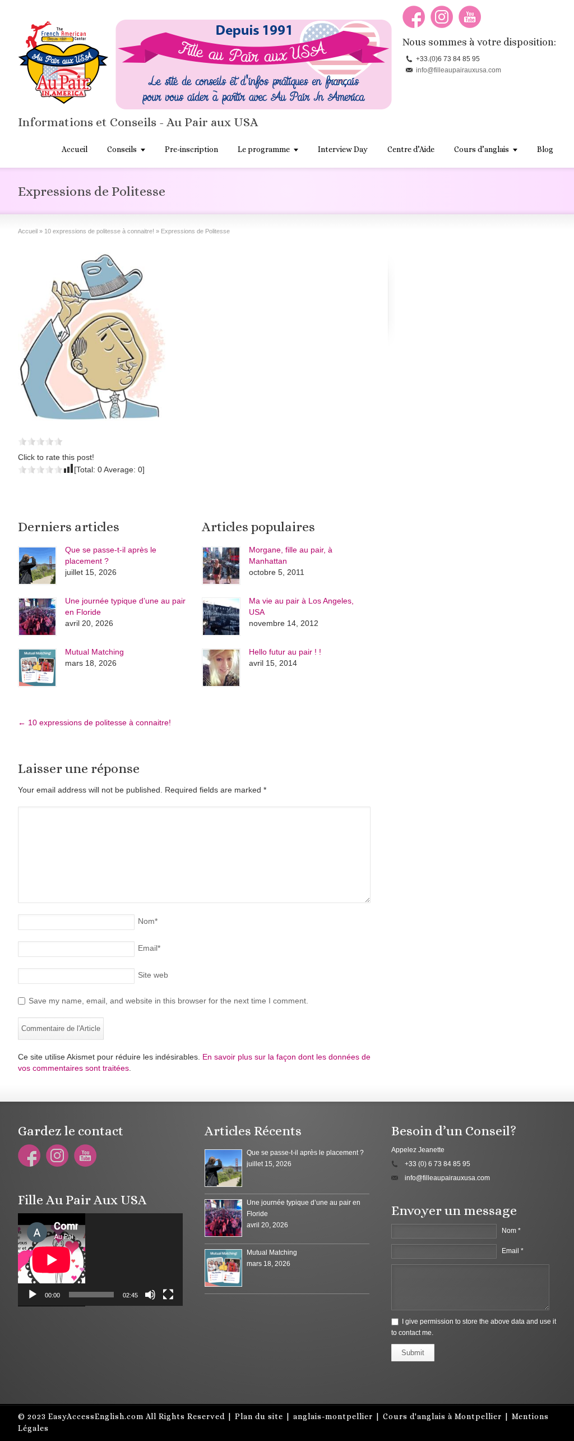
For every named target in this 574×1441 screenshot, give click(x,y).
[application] (100, 1259)
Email (149, 947)
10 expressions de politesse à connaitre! (94, 722)
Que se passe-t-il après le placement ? (305, 1153)
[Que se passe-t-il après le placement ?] (37, 565)
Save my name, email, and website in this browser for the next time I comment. (168, 1000)
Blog (545, 149)
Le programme (264, 149)
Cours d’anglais (481, 149)
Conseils (122, 149)
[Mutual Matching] (37, 667)
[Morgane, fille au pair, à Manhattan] (221, 565)
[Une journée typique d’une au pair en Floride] (37, 616)
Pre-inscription (191, 149)
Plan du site (259, 1416)
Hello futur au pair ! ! (285, 651)
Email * (513, 1251)
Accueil (74, 149)
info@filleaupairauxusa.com (458, 70)
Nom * (511, 1231)
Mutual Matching (94, 651)
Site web (153, 974)
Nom (148, 921)
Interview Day (343, 149)
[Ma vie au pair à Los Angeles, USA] (221, 616)
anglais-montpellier (333, 1416)
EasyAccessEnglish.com (96, 1416)
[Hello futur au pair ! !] (221, 667)
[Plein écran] (168, 1294)
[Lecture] (32, 1294)
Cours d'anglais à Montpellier (442, 1416)
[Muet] (150, 1294)
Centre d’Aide (410, 149)
